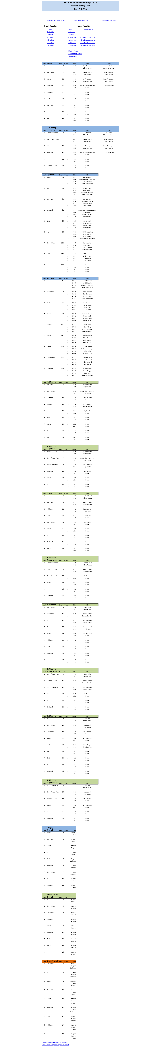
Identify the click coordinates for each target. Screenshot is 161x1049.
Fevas (50, 29)
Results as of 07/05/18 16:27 (56, 20)
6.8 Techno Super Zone (87, 43)
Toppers (50, 35)
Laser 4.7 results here (81, 20)
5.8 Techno (50, 40)
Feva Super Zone (87, 29)
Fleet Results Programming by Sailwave (54, 1043)
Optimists (50, 32)
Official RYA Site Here (109, 20)
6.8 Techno (50, 43)
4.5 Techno (50, 37)
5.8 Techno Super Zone (87, 40)
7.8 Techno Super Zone (87, 46)
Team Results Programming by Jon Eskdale (55, 1045)
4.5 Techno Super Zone (87, 37)
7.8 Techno (50, 46)
